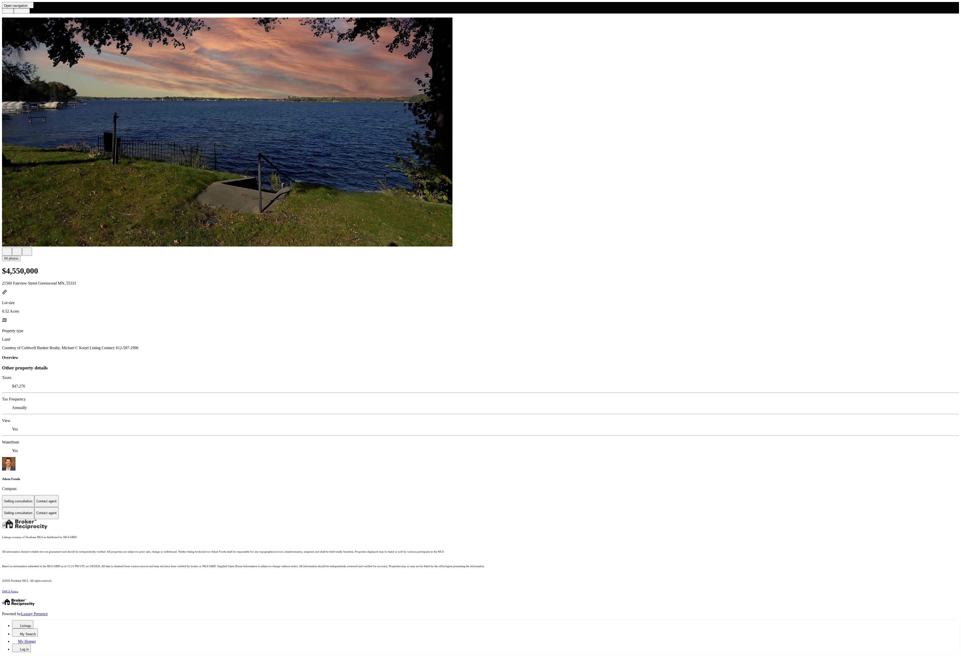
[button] (480, 133)
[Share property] (27, 252)
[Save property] (17, 252)
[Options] (7, 252)
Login (8, 11)
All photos (11, 258)
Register (22, 11)
